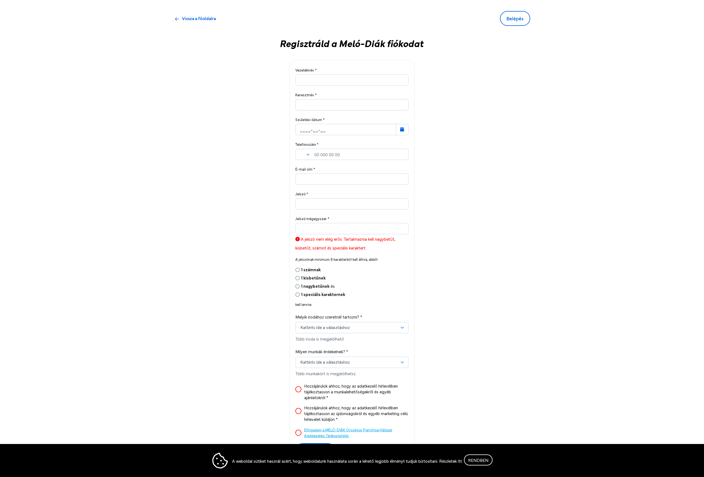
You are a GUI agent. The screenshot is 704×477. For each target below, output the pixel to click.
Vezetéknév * (306, 70)
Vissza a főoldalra (199, 18)
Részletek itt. (451, 461)
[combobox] (349, 328)
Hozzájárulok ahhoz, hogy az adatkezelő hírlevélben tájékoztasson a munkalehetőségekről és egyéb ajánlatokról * (351, 391)
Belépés (515, 18)
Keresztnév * (306, 94)
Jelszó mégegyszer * (312, 218)
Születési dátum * (310, 119)
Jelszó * (301, 193)
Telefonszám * (307, 144)
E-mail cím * (305, 169)
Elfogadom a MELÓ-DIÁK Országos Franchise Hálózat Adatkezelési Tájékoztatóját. (348, 432)
